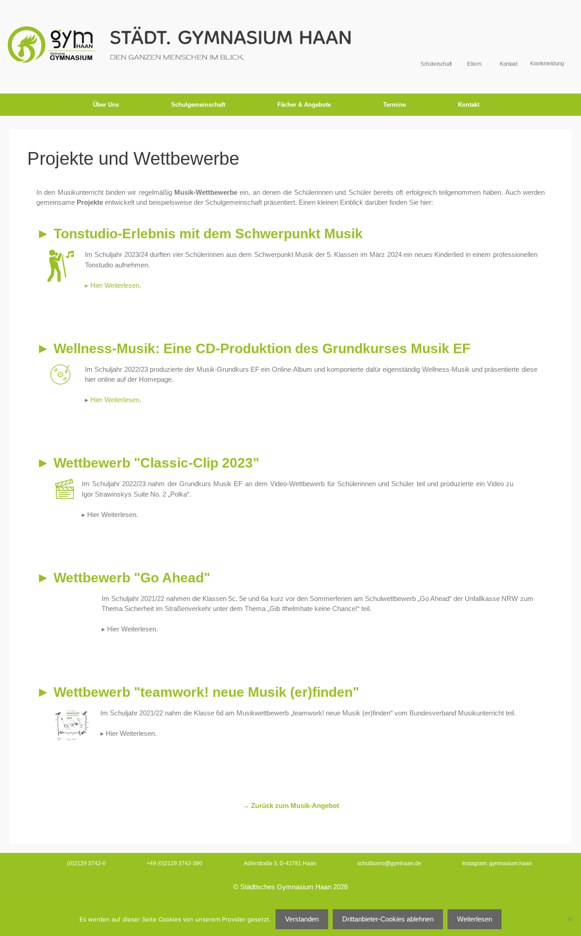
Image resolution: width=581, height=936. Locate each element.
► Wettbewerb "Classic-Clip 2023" (147, 462)
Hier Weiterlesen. (115, 400)
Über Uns (106, 104)
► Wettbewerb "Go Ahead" (123, 577)
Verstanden (302, 919)
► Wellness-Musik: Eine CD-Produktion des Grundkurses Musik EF (253, 348)
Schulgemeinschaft (198, 104)
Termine (394, 104)
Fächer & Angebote (304, 104)
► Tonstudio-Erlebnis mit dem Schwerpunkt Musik (199, 233)
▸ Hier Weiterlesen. (113, 285)
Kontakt (468, 104)
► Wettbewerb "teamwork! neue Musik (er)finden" (197, 692)
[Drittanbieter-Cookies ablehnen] (569, 919)
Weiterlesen (474, 919)
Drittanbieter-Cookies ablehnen (387, 919)
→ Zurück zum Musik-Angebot (290, 805)
